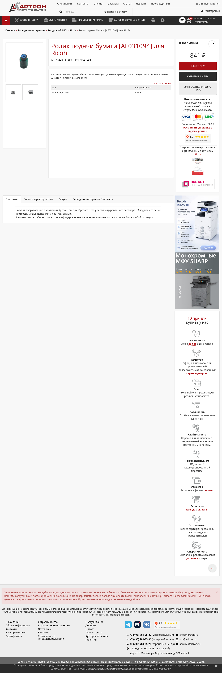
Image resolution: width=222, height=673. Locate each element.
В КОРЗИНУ (198, 66)
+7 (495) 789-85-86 (140, 639)
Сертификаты (14, 636)
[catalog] (6, 20)
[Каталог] (27, 7)
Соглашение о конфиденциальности (51, 637)
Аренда (190, 509)
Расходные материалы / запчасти (93, 199)
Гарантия (91, 639)
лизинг (202, 509)
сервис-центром (196, 373)
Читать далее (162, 83)
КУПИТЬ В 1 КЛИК (197, 76)
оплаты (208, 490)
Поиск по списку (116, 11)
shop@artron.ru (189, 634)
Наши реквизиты (16, 632)
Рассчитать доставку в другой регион (197, 129)
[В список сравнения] (182, 20)
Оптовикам (44, 629)
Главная (10, 30)
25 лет (192, 343)
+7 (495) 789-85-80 (140, 634)
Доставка (91, 625)
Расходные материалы (31, 30)
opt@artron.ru (188, 639)
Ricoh (73, 30)
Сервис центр (94, 632)
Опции (63, 199)
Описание (12, 199)
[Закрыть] (216, 666)
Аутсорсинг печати (97, 636)
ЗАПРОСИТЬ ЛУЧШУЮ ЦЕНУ (197, 88)
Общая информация (18, 625)
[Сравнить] (211, 43)
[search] (60, 12)
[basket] (203, 20)
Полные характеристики (38, 199)
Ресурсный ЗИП (57, 30)
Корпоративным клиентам (54, 625)
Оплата (90, 629)
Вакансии (43, 632)
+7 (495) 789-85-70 (140, 644)
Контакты (11, 629)
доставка (192, 558)
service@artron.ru (190, 644)
